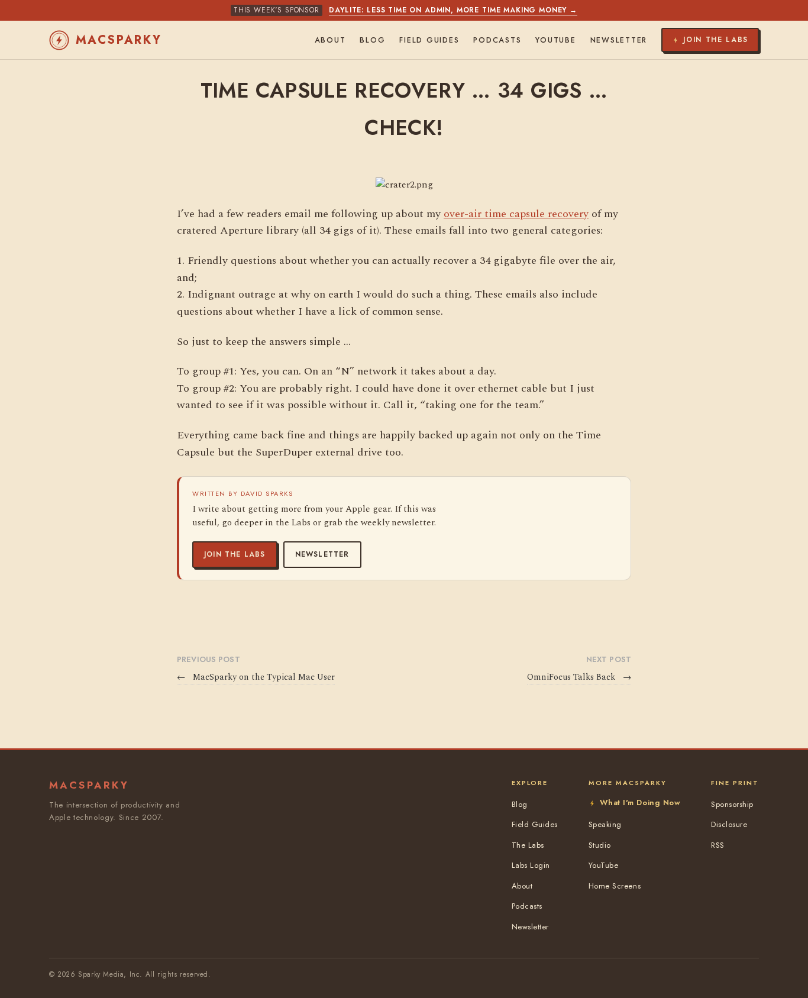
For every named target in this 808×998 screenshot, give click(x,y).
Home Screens (615, 886)
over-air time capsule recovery (516, 214)
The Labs (528, 845)
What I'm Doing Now (640, 802)
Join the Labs (235, 554)
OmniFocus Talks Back (579, 677)
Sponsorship (732, 804)
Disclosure (729, 824)
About (330, 40)
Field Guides (429, 40)
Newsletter (322, 554)
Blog (372, 40)
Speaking (605, 824)
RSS (718, 845)
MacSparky (119, 40)
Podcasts (497, 40)
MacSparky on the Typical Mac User (256, 677)
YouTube (555, 40)
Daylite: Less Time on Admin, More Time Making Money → (453, 10)
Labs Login (531, 865)
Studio (600, 845)
